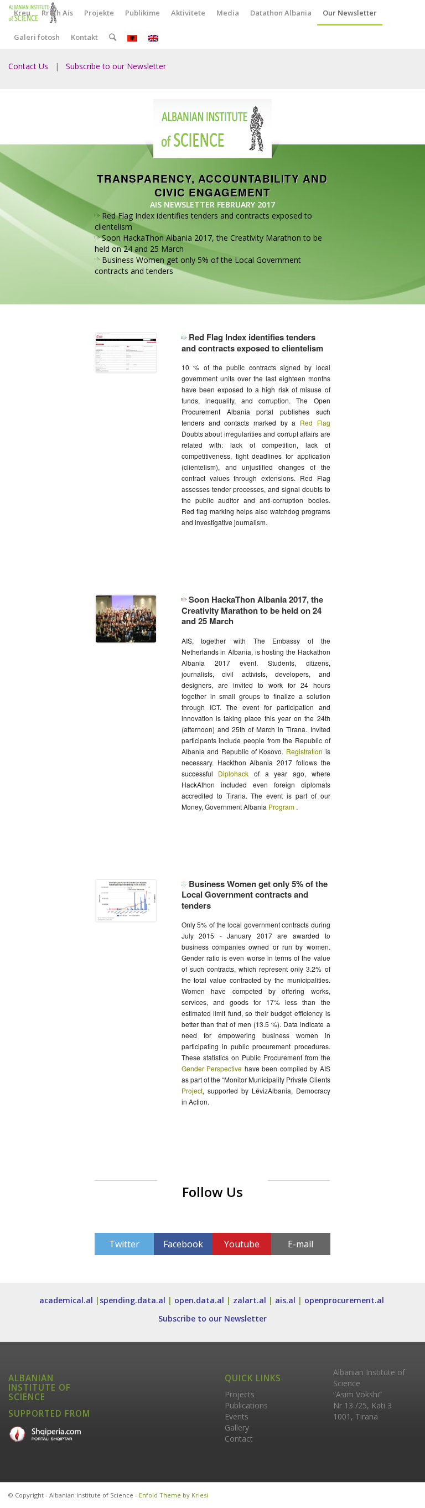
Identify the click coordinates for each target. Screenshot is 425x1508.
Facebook (183, 1244)
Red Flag (315, 422)
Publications (246, 1405)
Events (236, 1416)
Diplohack (233, 773)
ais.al (285, 1300)
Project (192, 1090)
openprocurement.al (345, 1300)
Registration (304, 751)
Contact (239, 1438)
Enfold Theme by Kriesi (173, 1495)
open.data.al (199, 1300)
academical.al (66, 1300)
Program (281, 806)
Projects (240, 1394)
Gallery (237, 1427)
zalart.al (249, 1300)
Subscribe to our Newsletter (116, 66)
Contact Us (28, 66)
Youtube (242, 1244)
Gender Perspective (213, 1068)
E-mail (300, 1244)
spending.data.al (132, 1300)
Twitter (124, 1244)
